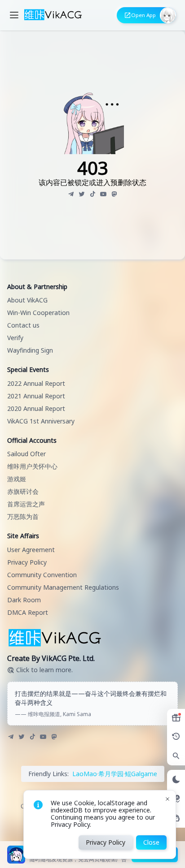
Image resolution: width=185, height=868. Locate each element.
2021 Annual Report (36, 396)
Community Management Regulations (63, 587)
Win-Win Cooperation (38, 312)
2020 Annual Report (36, 408)
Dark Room (24, 600)
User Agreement (31, 549)
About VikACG (27, 300)
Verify (15, 337)
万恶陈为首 (23, 516)
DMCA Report (27, 612)
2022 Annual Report (36, 383)
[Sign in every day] (176, 718)
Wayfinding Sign (30, 350)
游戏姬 (16, 479)
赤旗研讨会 (23, 491)
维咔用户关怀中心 (32, 466)
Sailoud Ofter (26, 453)
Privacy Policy (27, 562)
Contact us (23, 325)
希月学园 (110, 773)
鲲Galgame (141, 773)
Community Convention (42, 574)
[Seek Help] (176, 818)
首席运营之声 (26, 504)
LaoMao (84, 773)
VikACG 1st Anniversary (41, 421)
